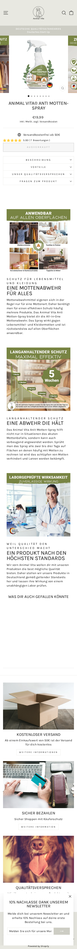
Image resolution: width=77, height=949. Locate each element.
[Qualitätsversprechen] (38, 859)
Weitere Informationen (38, 752)
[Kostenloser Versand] (38, 706)
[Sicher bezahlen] (38, 784)
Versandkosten (48, 121)
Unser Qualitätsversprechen (38, 174)
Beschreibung (38, 160)
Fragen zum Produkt (38, 181)
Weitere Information (38, 827)
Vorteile (38, 167)
